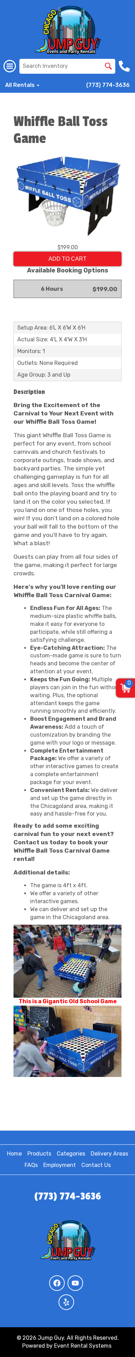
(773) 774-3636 (108, 85)
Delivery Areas (109, 1153)
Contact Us (96, 1165)
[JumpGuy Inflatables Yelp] (66, 1302)
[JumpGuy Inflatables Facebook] (57, 1283)
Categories (71, 1153)
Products (39, 1153)
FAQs (31, 1165)
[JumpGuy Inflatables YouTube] (75, 1283)
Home (14, 1153)
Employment (59, 1165)
